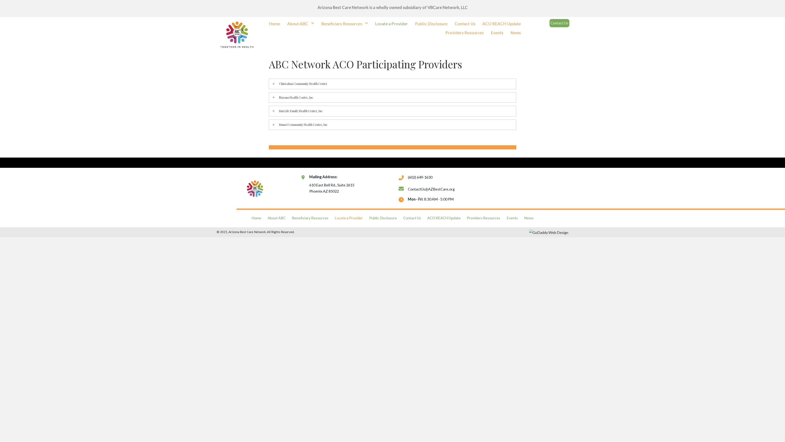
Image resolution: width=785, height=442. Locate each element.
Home (256, 218)
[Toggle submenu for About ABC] (312, 23)
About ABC (277, 218)
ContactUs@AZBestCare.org (431, 189)
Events (512, 218)
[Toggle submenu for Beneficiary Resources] (366, 23)
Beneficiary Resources (310, 218)
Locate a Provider (349, 218)
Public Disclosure (383, 218)
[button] (559, 23)
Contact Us (412, 218)
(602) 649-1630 (420, 177)
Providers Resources (483, 218)
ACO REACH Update (444, 218)
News (529, 218)
